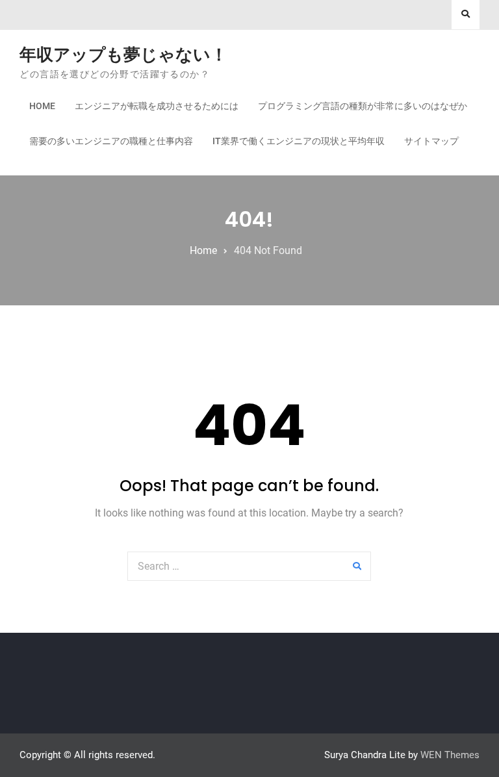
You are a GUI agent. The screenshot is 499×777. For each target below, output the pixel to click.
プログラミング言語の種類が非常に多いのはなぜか (362, 106)
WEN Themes (450, 755)
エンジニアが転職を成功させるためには (156, 106)
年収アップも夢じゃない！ (123, 54)
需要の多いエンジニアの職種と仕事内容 (111, 141)
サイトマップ (431, 141)
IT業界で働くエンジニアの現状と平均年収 (298, 141)
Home (42, 106)
